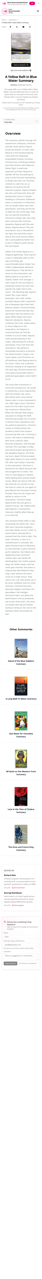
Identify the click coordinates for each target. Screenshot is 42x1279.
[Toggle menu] (38, 11)
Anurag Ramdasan (13, 893)
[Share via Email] (23, 27)
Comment (7, 951)
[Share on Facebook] (10, 27)
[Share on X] (17, 27)
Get (32, 3)
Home (4, 20)
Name (6, 933)
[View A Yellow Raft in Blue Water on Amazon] (21, 47)
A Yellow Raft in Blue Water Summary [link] (15, 23)
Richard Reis (10, 875)
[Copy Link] (29, 27)
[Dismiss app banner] (38, 3)
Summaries (13, 20)
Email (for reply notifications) (14, 941)
